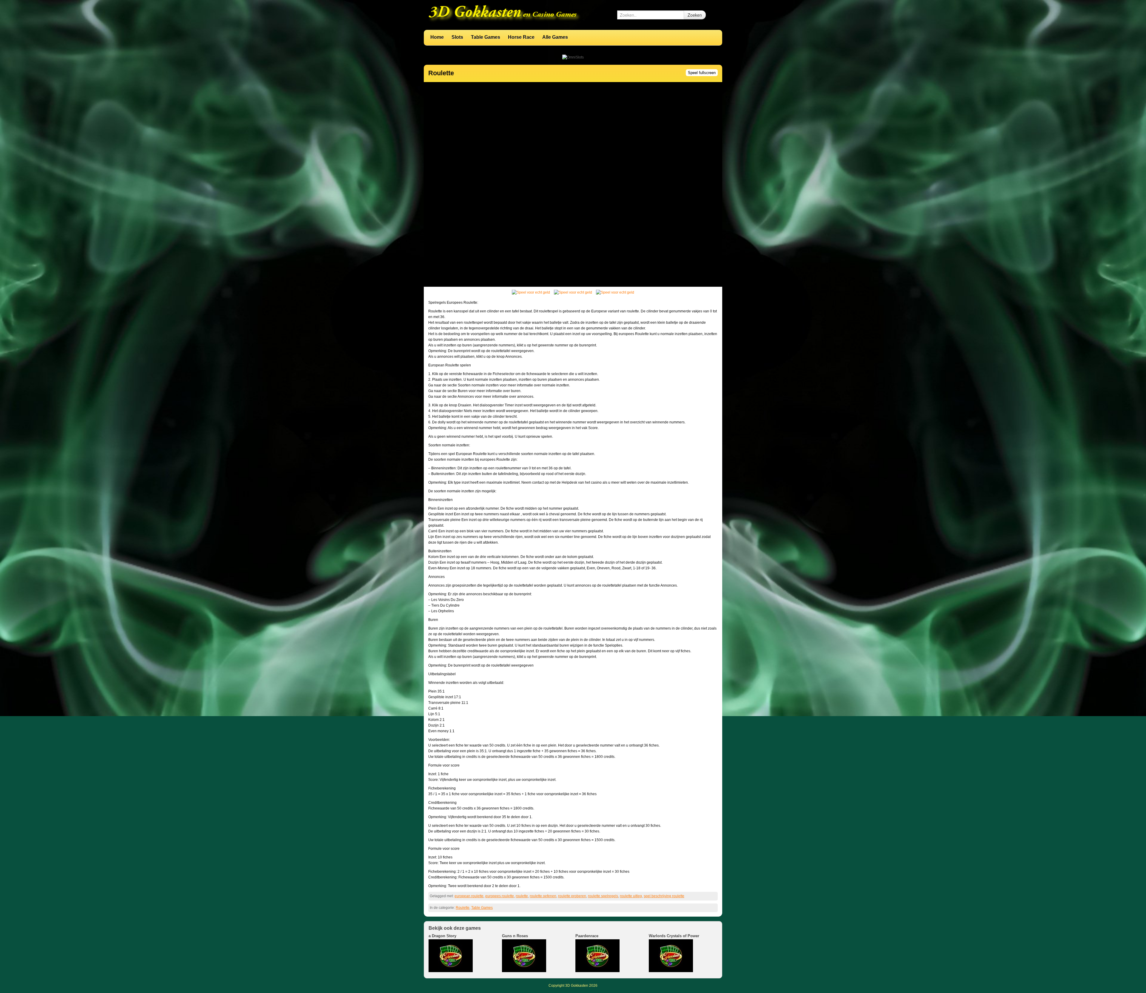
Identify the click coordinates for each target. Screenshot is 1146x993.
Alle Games (555, 37)
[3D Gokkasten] (505, 15)
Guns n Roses (515, 936)
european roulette (469, 896)
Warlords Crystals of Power (674, 936)
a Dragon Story (442, 936)
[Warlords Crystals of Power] (671, 955)
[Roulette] (531, 294)
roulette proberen (572, 896)
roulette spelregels (603, 896)
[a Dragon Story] (451, 955)
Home (437, 37)
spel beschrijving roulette (664, 896)
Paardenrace (586, 936)
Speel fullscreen (702, 72)
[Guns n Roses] (524, 955)
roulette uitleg (631, 896)
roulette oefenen (543, 896)
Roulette (462, 908)
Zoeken (695, 15)
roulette (522, 896)
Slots (457, 37)
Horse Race (521, 37)
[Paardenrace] (597, 955)
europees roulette (499, 896)
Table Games (485, 37)
